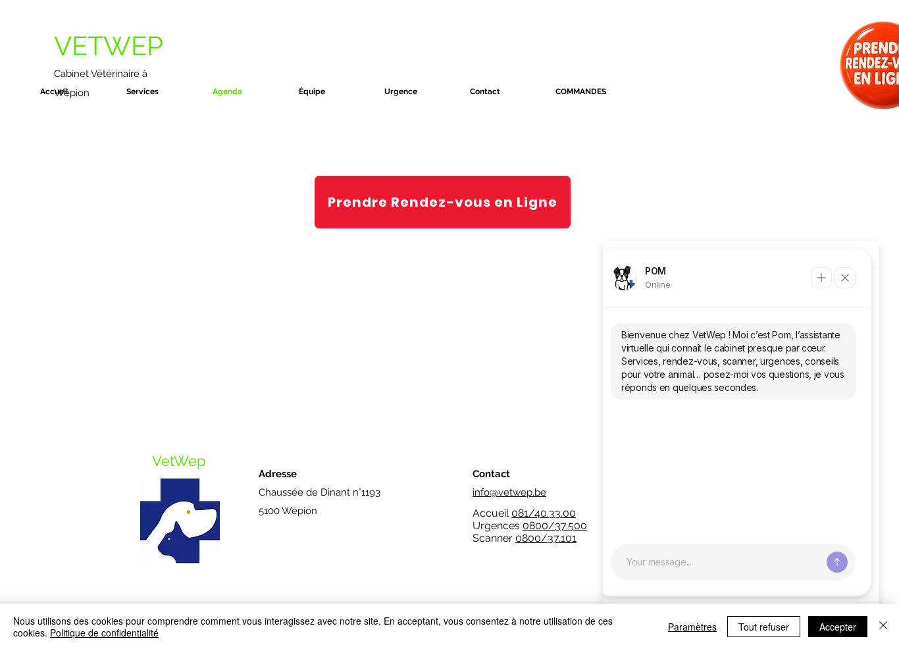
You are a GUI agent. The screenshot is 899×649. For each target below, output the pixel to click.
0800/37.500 (555, 525)
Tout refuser (763, 626)
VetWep (179, 460)
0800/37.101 (546, 538)
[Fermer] (883, 626)
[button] (163, 91)
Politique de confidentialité (104, 632)
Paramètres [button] (692, 626)
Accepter (837, 626)
